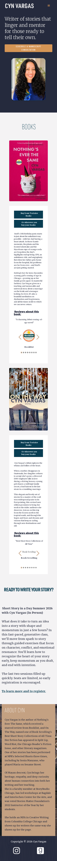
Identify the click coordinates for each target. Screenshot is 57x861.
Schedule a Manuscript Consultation (28, 48)
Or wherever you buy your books (29, 223)
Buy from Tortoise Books (29, 214)
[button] (48, 5)
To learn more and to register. (24, 691)
